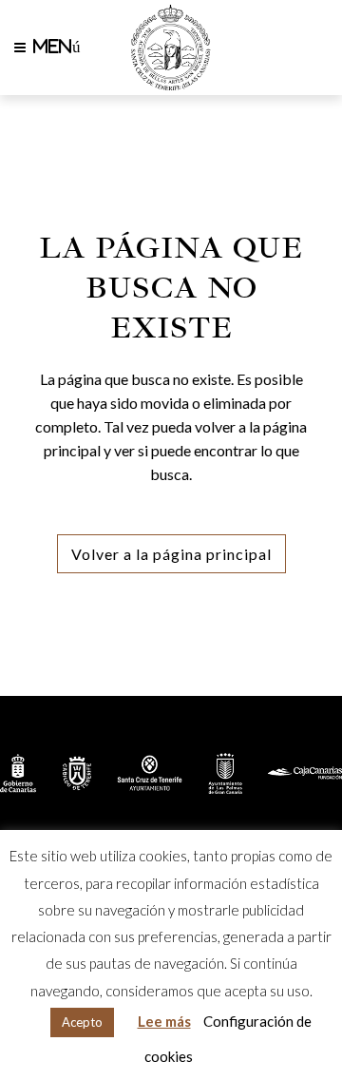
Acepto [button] (82, 1022)
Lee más (164, 1021)
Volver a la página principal (171, 554)
